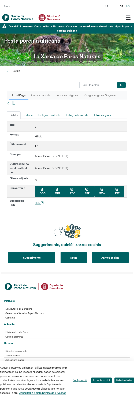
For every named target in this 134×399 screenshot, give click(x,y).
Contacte (10, 317)
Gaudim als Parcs (14, 336)
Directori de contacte (16, 351)
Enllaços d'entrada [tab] (49, 115)
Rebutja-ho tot (124, 380)
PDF (72, 193)
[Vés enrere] (9, 103)
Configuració (80, 380)
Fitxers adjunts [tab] (102, 115)
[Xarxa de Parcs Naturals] (31, 17)
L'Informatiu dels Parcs (16, 332)
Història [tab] (28, 115)
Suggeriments (32, 257)
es (128, 6)
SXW (102, 193)
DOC (43, 193)
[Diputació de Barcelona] (34, 286)
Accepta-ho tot (101, 380)
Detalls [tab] (14, 115)
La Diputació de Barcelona (18, 308)
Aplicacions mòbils (14, 359)
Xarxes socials (110, 257)
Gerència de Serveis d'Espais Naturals (24, 313)
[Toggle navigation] (128, 17)
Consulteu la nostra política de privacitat (42, 392)
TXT (117, 193)
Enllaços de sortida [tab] (77, 115)
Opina (73, 257)
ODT (57, 193)
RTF (87, 193)
